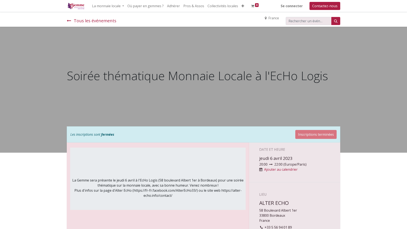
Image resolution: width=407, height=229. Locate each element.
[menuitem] (145, 6)
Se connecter (292, 6)
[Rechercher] (335, 21)
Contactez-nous (324, 6)
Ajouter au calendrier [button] (281, 169)
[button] (243, 6)
